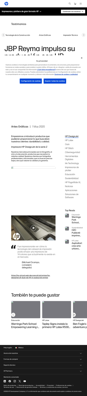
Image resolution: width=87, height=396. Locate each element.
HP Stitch (69, 148)
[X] (20, 381)
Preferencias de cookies (64, 385)
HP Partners (8, 371)
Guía (67, 144)
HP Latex (69, 140)
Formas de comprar (11, 359)
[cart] (75, 3)
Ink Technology (72, 163)
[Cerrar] (81, 57)
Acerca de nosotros (11, 353)
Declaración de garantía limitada (26, 387)
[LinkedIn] (5, 381)
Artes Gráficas (45, 35)
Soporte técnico (9, 365)
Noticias (69, 186)
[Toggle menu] (40, 11)
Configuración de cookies (31, 81)
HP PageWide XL (73, 182)
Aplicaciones (71, 190)
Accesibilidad (40, 385)
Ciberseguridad (72, 152)
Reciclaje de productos (26, 385)
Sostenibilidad (72, 178)
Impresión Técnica (70, 35)
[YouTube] (25, 381)
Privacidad (50, 385)
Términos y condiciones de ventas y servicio (54, 387)
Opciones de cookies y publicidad (66, 74)
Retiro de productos (10, 385)
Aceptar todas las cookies (55, 81)
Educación (70, 174)
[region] (43, 71)
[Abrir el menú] (80, 3)
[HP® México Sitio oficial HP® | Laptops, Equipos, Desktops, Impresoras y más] (6, 3)
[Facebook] (10, 381)
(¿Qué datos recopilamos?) (46, 70)
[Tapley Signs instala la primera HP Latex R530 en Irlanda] (56, 309)
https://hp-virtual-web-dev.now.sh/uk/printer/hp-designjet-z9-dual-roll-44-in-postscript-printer (30, 276)
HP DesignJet (72, 136)
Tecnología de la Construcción (18, 35)
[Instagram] (15, 381)
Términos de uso (9, 387)
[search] (69, 3)
